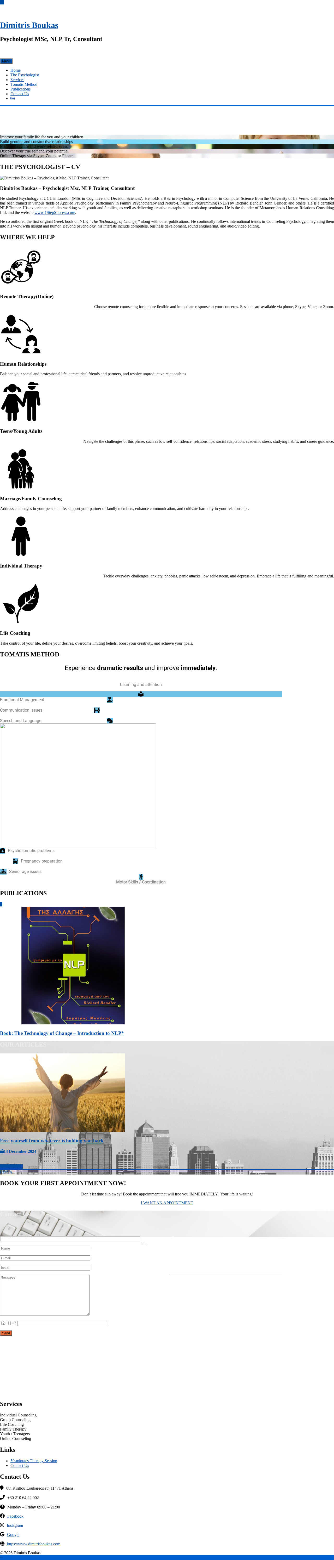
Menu (6, 61)
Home (15, 70)
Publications (20, 89)
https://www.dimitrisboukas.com (33, 1544)
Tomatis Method (23, 84)
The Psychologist (24, 75)
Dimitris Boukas (29, 25)
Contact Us (19, 94)
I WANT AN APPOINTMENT (167, 1203)
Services (17, 79)
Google (13, 1534)
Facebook (15, 1516)
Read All (7, 1172)
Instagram (15, 1525)
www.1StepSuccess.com (54, 212)
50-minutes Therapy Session (33, 1461)
